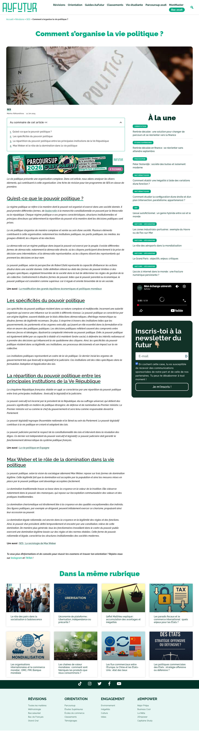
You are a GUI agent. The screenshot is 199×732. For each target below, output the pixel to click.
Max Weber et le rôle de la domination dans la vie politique (45, 145)
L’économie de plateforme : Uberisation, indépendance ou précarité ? (74, 619)
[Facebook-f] (109, 684)
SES (28, 19)
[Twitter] (100, 684)
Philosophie (139, 159)
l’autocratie (51, 210)
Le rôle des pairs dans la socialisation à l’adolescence (26, 618)
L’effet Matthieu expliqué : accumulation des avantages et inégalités (123, 619)
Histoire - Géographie (144, 224)
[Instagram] (90, 684)
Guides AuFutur (94, 4)
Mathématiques (141, 175)
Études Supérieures (143, 143)
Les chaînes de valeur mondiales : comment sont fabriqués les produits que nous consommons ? (73, 668)
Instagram (16, 558)
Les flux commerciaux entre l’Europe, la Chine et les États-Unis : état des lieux (122, 667)
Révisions (59, 4)
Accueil (9, 19)
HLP (135, 208)
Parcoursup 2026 (156, 4)
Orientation (75, 4)
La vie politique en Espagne (34, 447)
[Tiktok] (80, 684)
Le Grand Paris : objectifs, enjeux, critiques (155, 258)
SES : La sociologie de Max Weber (37, 543)
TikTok (28, 558)
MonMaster (176, 4)
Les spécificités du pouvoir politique (33, 136)
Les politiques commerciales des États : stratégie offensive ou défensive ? (170, 667)
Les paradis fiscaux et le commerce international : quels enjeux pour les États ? (171, 619)
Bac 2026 (177, 9)
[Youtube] (119, 684)
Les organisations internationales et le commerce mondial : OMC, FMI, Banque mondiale (28, 668)
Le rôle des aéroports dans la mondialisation (157, 245)
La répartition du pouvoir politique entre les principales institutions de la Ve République (61, 141)
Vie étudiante (134, 4)
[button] (192, 7)
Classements (115, 4)
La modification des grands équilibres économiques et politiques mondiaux (60, 288)
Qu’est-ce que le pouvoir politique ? (32, 131)
